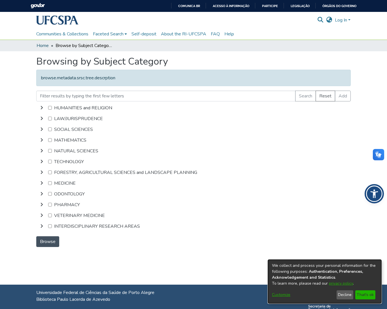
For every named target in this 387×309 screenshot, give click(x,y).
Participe (270, 6)
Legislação (300, 6)
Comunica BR (189, 6)
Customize (281, 294)
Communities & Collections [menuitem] (62, 34)
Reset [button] (325, 96)
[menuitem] (110, 34)
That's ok (365, 294)
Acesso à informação (231, 6)
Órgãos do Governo (339, 6)
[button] (57, 20)
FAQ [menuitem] (215, 34)
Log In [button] (341, 20)
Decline (345, 294)
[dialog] (324, 281)
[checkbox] (50, 108)
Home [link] (43, 45)
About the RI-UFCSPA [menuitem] (183, 34)
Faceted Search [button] (108, 34)
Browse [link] (48, 241)
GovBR (38, 5)
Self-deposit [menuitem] (143, 34)
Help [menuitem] (229, 34)
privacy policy (341, 283)
